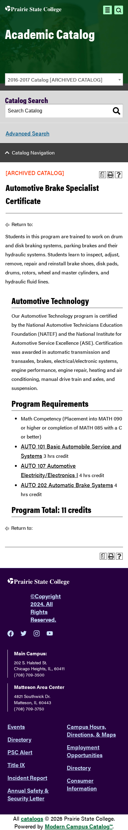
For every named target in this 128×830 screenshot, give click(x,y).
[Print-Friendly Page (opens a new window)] (110, 174)
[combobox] (64, 79)
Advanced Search (27, 133)
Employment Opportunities (85, 751)
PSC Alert (19, 752)
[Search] (116, 111)
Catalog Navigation (33, 152)
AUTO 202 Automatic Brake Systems (67, 485)
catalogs (32, 818)
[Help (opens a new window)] (118, 174)
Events (16, 726)
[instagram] (37, 633)
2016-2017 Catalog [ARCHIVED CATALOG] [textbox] (55, 79)
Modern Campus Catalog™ (78, 826)
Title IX (16, 765)
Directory (19, 739)
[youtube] (50, 633)
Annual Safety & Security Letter (28, 794)
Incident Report (27, 777)
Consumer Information (82, 784)
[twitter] (24, 633)
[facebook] (10, 633)
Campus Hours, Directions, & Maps (91, 730)
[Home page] (33, 10)
